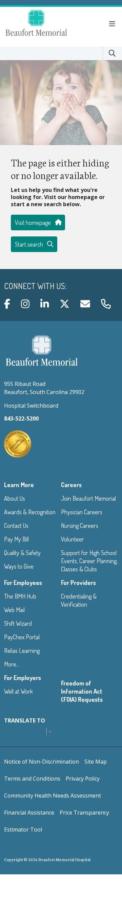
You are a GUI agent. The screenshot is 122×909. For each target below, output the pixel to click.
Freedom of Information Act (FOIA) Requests (82, 691)
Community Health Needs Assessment (52, 795)
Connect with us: (35, 286)
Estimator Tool (23, 829)
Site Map (95, 761)
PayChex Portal (22, 637)
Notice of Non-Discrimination (41, 761)
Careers (71, 484)
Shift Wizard (18, 623)
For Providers (78, 582)
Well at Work (18, 691)
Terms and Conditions (32, 778)
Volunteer (72, 539)
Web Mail (14, 609)
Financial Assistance (29, 812)
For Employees (23, 582)
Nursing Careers (79, 525)
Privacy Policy (83, 778)
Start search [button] (29, 244)
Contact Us (16, 525)
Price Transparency (84, 812)
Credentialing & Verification (79, 600)
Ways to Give (19, 566)
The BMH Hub (20, 596)
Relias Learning (22, 650)
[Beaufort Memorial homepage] (44, 24)
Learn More (19, 484)
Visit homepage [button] (33, 222)
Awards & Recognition (30, 512)
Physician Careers (81, 512)
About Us (14, 498)
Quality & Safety (22, 552)
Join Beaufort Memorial (88, 498)
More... (11, 664)
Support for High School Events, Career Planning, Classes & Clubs (89, 561)
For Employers (22, 677)
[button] (113, 24)
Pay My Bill (16, 539)
